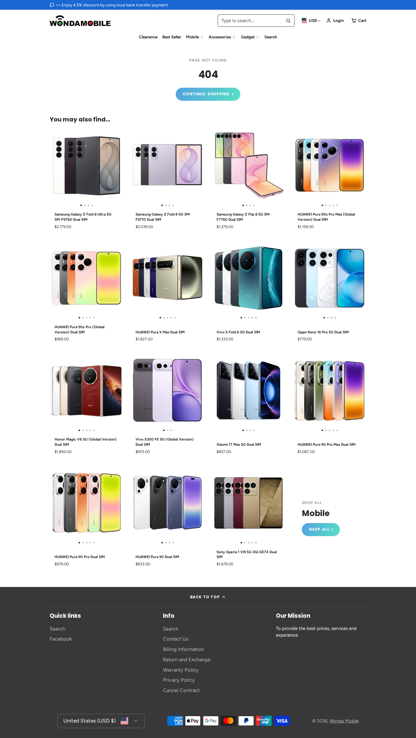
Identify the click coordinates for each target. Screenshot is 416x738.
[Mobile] (321, 518)
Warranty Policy (181, 670)
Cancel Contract (181, 690)
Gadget (248, 36)
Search (270, 36)
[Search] (288, 20)
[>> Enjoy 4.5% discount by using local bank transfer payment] (109, 5)
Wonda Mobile (344, 721)
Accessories (220, 36)
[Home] (80, 20)
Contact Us (176, 639)
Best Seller (171, 36)
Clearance (148, 36)
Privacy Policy (179, 680)
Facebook (61, 639)
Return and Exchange (186, 659)
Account (335, 20)
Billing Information (183, 649)
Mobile (192, 36)
